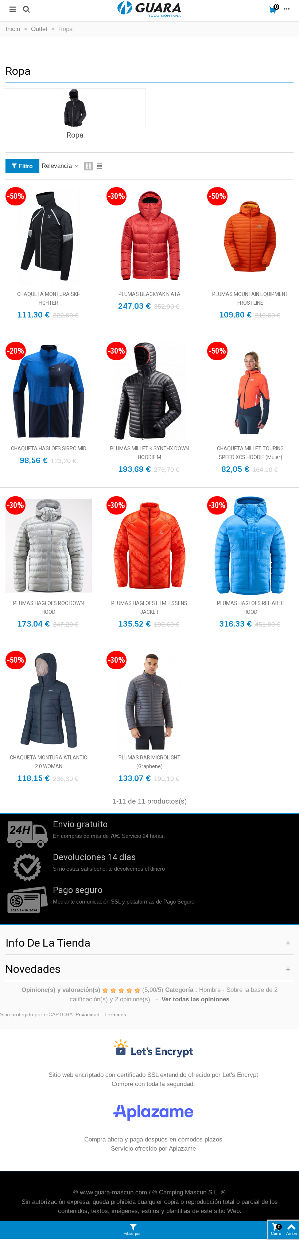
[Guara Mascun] (149, 9)
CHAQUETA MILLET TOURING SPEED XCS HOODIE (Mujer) (250, 453)
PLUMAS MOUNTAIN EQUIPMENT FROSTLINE (250, 298)
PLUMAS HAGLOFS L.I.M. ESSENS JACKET (149, 607)
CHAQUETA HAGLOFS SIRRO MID (48, 448)
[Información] (287, 9)
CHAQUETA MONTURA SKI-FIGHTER (48, 298)
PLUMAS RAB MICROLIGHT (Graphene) (149, 762)
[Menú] (12, 9)
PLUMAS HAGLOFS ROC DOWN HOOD (48, 607)
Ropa (75, 135)
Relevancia (58, 165)
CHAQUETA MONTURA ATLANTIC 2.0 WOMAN (48, 762)
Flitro (26, 166)
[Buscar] (26, 9)
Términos (115, 1014)
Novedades (33, 969)
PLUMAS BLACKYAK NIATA (149, 294)
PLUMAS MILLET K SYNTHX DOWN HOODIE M (149, 453)
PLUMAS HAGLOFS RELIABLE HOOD (250, 607)
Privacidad (87, 1014)
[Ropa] (75, 107)
